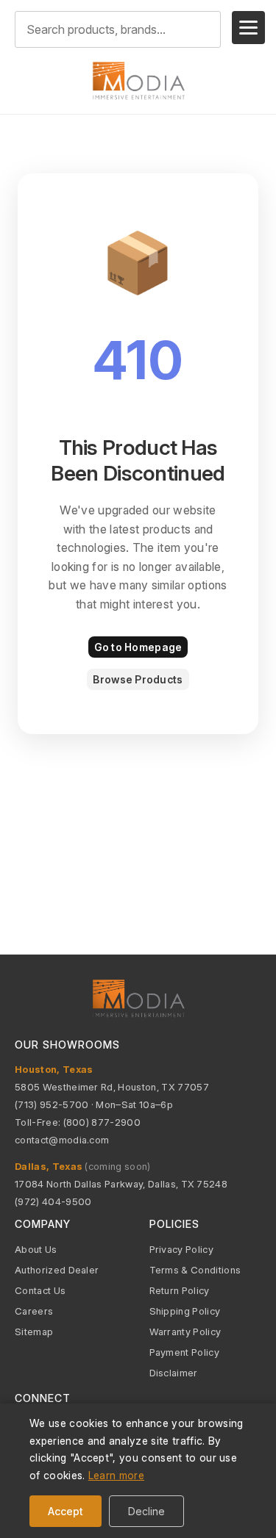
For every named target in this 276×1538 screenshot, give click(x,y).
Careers (34, 1311)
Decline (146, 1511)
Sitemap (34, 1331)
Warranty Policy (185, 1331)
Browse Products (138, 679)
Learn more (116, 1475)
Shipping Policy (185, 1311)
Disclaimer (173, 1373)
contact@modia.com (62, 1140)
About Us (36, 1249)
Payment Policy (184, 1352)
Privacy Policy (181, 1249)
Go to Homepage (138, 647)
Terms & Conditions (195, 1270)
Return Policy (179, 1290)
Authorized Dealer (57, 1270)
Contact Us (40, 1290)
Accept (65, 1511)
